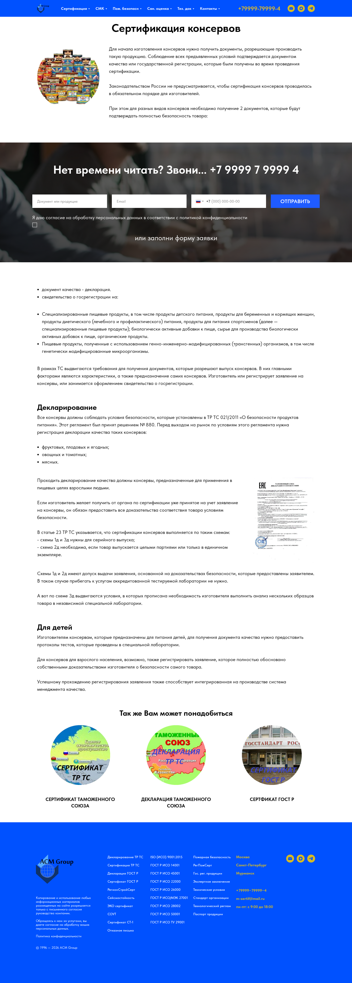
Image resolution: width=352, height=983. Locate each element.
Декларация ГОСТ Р (123, 873)
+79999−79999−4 (251, 890)
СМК (100, 8)
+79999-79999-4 (259, 8)
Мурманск (245, 873)
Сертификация (74, 8)
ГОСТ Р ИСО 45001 (165, 873)
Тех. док (184, 8)
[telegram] (311, 8)
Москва (243, 857)
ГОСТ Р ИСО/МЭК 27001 (169, 898)
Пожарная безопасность (212, 857)
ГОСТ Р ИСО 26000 (165, 890)
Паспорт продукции (208, 914)
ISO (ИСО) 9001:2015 (166, 857)
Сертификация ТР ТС (123, 865)
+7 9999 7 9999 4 (254, 170)
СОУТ (112, 914)
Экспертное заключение (211, 881)
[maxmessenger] (301, 8)
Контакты (208, 8)
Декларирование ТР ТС (125, 857)
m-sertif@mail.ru (250, 898)
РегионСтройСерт (121, 890)
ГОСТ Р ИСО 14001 (165, 865)
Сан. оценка (158, 8)
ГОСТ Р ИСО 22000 (165, 881)
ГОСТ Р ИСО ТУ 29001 (167, 922)
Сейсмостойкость (121, 898)
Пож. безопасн (126, 8)
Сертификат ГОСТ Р (123, 881)
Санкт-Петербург (251, 865)
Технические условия (209, 890)
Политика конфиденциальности (58, 936)
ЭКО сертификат (120, 906)
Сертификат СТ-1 (120, 922)
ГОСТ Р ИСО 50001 (165, 914)
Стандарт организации (211, 898)
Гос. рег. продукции (207, 873)
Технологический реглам (212, 906)
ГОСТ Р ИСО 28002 (165, 906)
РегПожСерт (202, 865)
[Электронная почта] (291, 8)
